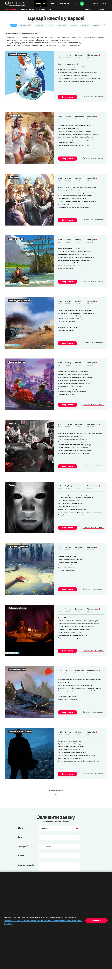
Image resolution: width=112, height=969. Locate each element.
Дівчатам (97, 25)
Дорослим (39, 25)
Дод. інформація (26, 865)
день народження (29, 9)
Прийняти (96, 920)
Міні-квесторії (25, 25)
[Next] (104, 25)
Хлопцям (85, 25)
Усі (14, 25)
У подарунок (45, 9)
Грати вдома (12, 9)
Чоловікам (61, 25)
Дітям (50, 25)
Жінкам (73, 25)
